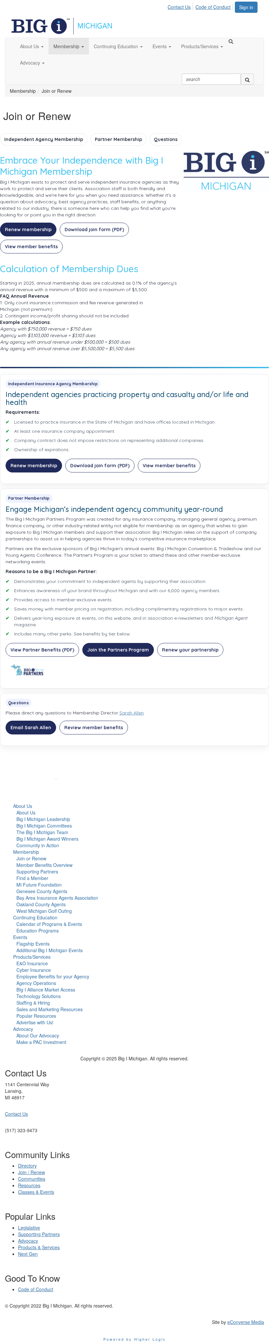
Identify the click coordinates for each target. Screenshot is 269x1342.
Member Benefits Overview (44, 865)
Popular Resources (36, 1015)
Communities (31, 1178)
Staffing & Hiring (33, 1002)
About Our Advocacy (37, 1035)
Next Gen (28, 1254)
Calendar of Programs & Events (49, 924)
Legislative (29, 1227)
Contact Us (179, 7)
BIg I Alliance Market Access (45, 989)
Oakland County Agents (41, 904)
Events (20, 937)
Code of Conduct (213, 7)
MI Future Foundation (39, 884)
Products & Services (39, 1247)
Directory (27, 1165)
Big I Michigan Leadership (43, 819)
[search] (247, 79)
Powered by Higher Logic (134, 1339)
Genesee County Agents (41, 891)
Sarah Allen (131, 713)
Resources (29, 1185)
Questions (165, 139)
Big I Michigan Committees (44, 825)
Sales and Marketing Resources (49, 1009)
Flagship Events (33, 943)
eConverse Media (245, 1322)
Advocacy (23, 1029)
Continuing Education (35, 917)
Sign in (246, 7)
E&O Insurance (32, 963)
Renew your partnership (190, 650)
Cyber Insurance (33, 970)
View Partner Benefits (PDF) (42, 650)
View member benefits (31, 247)
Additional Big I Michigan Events (49, 950)
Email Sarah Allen (30, 728)
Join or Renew (31, 858)
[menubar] (201, 6)
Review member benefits (93, 728)
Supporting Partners (37, 871)
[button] (32, 46)
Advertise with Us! (34, 1022)
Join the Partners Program (118, 650)
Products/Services (32, 956)
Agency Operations (36, 983)
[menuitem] (181, 6)
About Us (22, 806)
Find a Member (32, 878)
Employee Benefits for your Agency (52, 976)
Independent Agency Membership (43, 139)
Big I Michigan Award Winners (47, 838)
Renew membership (28, 229)
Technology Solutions (38, 996)
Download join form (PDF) (94, 229)
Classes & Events (36, 1192)
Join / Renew (31, 1172)
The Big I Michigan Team (42, 832)
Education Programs (37, 930)
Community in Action (37, 845)
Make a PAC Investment (41, 1042)
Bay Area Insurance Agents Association (57, 897)
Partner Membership (118, 139)
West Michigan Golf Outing (44, 911)
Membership (26, 852)
